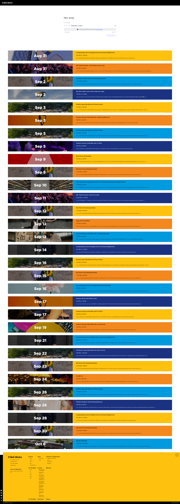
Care (30, 478)
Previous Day (67, 32)
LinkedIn (1, 495)
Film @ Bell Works (33, 465)
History (31, 460)
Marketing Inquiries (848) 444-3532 (41, 486)
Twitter (1, 498)
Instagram (1, 493)
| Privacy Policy (176, 502)
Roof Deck (41, 499)
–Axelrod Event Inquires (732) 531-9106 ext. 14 (42, 478)
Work (39, 456)
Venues (48, 499)
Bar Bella (48, 460)
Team (31, 463)
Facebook (1, 490)
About (31, 458)
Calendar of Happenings (53, 456)
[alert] (90, 29)
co (40, 460)
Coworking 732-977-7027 (41, 473)
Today (69, 25)
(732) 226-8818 (15, 463)
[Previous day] (64, 25)
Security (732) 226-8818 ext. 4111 (41, 492)
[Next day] (66, 25)
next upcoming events (99, 29)
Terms (173, 502)
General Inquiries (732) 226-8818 (42, 470)
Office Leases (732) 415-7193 (41, 496)
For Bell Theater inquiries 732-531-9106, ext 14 (42, 482)
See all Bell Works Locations (7, 502)
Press (31, 461)
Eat (30, 471)
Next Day (113, 32)
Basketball (49, 463)
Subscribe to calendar (111, 35)
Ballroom (48, 468)
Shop (31, 469)
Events (65, 22)
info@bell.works (13, 465)
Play (30, 473)
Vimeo (1, 500)
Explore (30, 456)
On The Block (32, 468)
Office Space (41, 458)
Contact (40, 468)
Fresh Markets (49, 461)
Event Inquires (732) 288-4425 (41, 475)
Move (31, 476)
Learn (31, 474)
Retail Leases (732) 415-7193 (41, 489)
